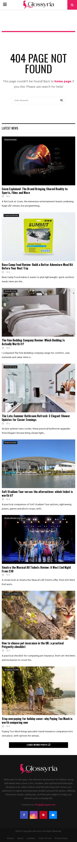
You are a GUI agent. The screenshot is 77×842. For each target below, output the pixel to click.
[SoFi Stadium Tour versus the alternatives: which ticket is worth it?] (38, 463)
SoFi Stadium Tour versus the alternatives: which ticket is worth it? (37, 494)
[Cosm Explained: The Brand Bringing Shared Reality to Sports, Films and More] (38, 161)
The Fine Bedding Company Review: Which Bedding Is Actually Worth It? (33, 342)
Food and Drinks (11, 215)
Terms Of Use (45, 838)
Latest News (10, 128)
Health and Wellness (12, 594)
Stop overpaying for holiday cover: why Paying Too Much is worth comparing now (37, 721)
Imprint (10, 838)
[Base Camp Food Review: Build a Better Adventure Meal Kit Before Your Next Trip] (38, 236)
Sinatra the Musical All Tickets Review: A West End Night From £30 (36, 569)
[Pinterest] (43, 815)
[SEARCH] (61, 100)
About (20, 838)
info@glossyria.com (44, 805)
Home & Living (10, 291)
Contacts (31, 838)
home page (62, 81)
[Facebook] (24, 815)
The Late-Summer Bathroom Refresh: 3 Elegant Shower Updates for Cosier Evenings (36, 418)
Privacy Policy (61, 838)
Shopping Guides (11, 669)
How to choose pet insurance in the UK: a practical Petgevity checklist (33, 645)
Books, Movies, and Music (15, 518)
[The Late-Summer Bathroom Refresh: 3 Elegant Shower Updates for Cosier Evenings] (38, 388)
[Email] (53, 815)
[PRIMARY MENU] (5, 5)
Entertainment (10, 139)
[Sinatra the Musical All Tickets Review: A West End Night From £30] (38, 539)
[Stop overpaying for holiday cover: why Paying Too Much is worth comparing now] (38, 690)
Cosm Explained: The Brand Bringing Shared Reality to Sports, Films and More (35, 191)
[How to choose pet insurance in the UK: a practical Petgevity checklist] (38, 615)
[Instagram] (34, 815)
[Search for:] (38, 100)
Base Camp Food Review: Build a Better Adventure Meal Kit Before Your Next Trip (37, 266)
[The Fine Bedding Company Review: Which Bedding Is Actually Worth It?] (38, 312)
